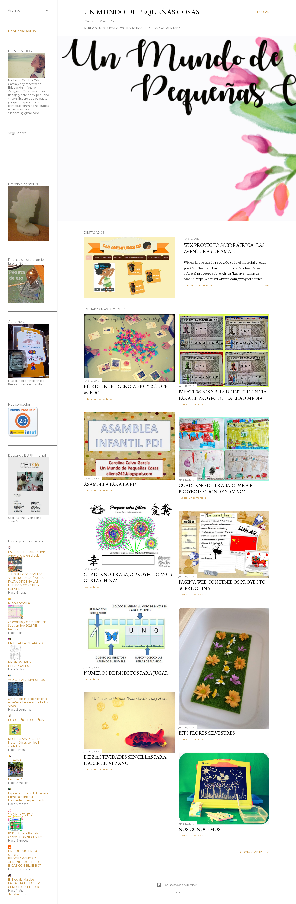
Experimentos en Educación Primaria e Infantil (28, 795)
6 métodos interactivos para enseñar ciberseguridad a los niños (28, 702)
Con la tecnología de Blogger (180, 884)
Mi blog (90, 28)
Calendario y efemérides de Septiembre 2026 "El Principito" (27, 625)
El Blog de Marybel (21, 879)
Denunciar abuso (22, 31)
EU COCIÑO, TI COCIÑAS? (27, 720)
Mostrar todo (18, 894)
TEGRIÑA (15, 760)
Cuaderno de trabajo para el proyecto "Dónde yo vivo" (217, 488)
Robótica (134, 28)
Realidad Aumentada (162, 28)
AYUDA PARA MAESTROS (26, 680)
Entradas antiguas (253, 852)
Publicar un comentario (198, 285)
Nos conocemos (199, 829)
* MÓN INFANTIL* (20, 814)
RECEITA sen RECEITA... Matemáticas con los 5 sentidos (25, 742)
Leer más (263, 285)
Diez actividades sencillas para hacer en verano (125, 760)
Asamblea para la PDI (111, 484)
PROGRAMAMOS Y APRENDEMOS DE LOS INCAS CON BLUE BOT (25, 862)
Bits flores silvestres (207, 733)
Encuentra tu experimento (26, 800)
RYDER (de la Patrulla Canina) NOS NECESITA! (25, 835)
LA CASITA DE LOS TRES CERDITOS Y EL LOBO (26, 885)
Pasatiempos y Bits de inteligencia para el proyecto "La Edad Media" (223, 395)
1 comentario (91, 586)
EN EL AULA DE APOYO (25, 643)
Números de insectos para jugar (126, 673)
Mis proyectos (111, 28)
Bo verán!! (15, 779)
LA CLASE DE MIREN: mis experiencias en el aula (26, 553)
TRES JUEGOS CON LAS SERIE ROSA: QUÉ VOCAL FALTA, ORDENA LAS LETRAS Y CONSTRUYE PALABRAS (27, 582)
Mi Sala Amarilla (19, 603)
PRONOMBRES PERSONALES (19, 664)
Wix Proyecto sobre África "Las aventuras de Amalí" (224, 248)
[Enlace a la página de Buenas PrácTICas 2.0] (23, 435)
